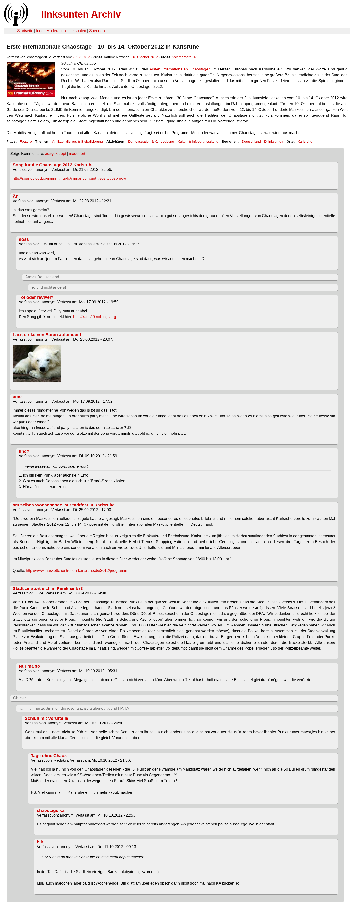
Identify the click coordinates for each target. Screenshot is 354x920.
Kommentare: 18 (184, 57)
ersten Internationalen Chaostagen (180, 69)
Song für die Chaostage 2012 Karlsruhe (53, 164)
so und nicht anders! (48, 287)
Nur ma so (29, 666)
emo (17, 396)
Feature (26, 141)
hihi (41, 842)
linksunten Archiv (81, 14)
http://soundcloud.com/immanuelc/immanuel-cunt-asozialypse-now (69, 178)
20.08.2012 (81, 57)
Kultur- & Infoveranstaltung (198, 141)
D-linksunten (273, 141)
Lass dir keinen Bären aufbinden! (47, 334)
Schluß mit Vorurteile (46, 718)
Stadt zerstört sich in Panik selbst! (48, 588)
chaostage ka (50, 810)
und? (24, 451)
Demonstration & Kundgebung (151, 141)
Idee (40, 31)
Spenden (97, 31)
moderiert (77, 154)
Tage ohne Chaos (49, 755)
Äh (16, 196)
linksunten (77, 31)
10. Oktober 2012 (144, 57)
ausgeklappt (55, 154)
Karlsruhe (305, 141)
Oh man (20, 698)
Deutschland (251, 141)
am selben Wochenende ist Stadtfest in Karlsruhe (64, 505)
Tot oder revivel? (36, 297)
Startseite (25, 31)
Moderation (56, 31)
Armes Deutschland (42, 277)
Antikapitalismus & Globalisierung (77, 141)
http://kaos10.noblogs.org (94, 317)
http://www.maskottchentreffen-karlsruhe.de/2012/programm (76, 571)
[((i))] (15, 24)
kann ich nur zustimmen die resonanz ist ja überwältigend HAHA (74, 708)
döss (24, 239)
